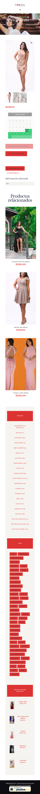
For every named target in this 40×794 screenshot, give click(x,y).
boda (23, 566)
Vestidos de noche (18, 524)
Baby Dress (19, 443)
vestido (18, 514)
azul (13, 554)
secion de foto (17, 654)
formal (14, 598)
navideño (15, 614)
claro (24, 570)
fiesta (23, 594)
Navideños (18, 483)
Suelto (18, 503)
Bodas (18, 453)
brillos (14, 570)
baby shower (18, 448)
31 (9, 137)
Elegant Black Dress (21, 261)
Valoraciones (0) (13, 173)
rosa (22, 642)
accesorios (18, 425)
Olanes (18, 488)
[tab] (15, 168)
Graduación (18, 473)
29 (26, 133)
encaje (14, 594)
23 (30, 130)
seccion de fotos (18, 650)
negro (25, 614)
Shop (12, 24)
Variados (18, 509)
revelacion (16, 638)
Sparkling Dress (21, 327)
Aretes (18, 427)
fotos (24, 598)
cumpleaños (16, 574)
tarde (14, 670)
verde (22, 670)
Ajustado (18, 437)
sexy (13, 666)
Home (3, 24)
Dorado (14, 578)
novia (14, 618)
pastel (22, 618)
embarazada (16, 586)
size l (21, 666)
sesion (25, 658)
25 (13, 133)
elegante (15, 582)
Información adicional (15, 168)
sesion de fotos (18, 662)
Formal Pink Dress (20, 393)
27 (20, 133)
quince (14, 634)
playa (14, 622)
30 (30, 133)
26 (16, 133)
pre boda (15, 630)
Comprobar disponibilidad (19, 146)
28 (23, 133)
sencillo (15, 658)
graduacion (16, 602)
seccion (25, 646)
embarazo (15, 590)
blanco (14, 566)
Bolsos (19, 432)
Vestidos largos (18, 529)
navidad (14, 610)
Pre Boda (18, 493)
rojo (13, 642)
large (14, 606)
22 (26, 130)
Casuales (18, 458)
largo (22, 606)
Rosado (14, 646)
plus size (15, 626)
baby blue (23, 554)
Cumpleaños (18, 463)
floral (18, 468)
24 (9, 133)
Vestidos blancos (18, 519)
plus (21, 622)
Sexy (18, 498)
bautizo (15, 562)
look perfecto (18, 478)
